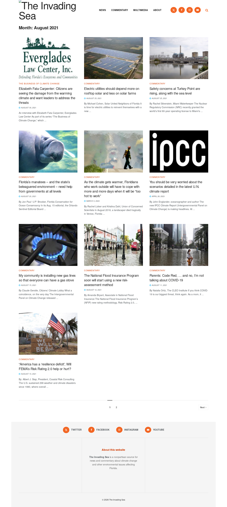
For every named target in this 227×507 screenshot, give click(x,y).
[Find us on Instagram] (189, 10)
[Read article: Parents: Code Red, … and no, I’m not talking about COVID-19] (179, 245)
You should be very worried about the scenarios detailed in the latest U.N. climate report (176, 186)
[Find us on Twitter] (173, 10)
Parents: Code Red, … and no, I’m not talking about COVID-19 (177, 277)
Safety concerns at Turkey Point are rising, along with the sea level (175, 91)
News (102, 10)
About (157, 10)
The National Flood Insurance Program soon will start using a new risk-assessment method (111, 280)
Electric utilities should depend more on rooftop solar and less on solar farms (111, 91)
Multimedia (140, 10)
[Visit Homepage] (52, 10)
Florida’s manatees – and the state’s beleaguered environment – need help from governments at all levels (45, 186)
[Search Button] (206, 10)
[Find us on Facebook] (181, 10)
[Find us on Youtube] (197, 10)
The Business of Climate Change (39, 84)
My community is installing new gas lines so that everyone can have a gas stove (47, 277)
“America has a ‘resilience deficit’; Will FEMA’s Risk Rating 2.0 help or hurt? (45, 366)
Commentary (119, 10)
